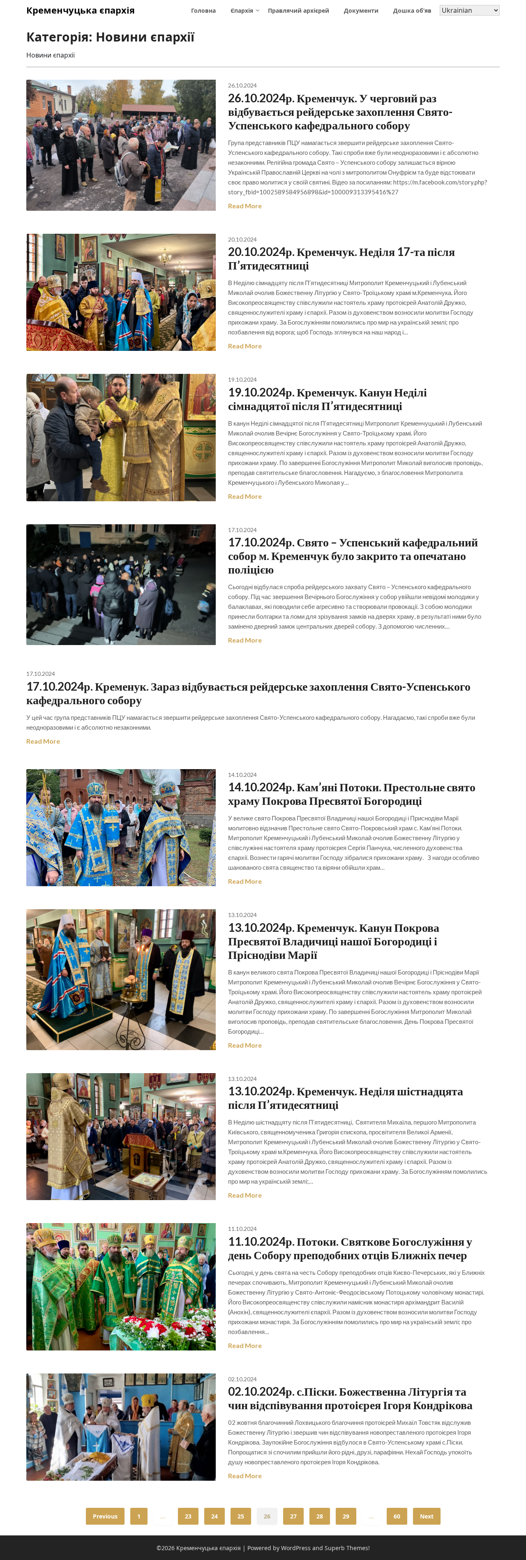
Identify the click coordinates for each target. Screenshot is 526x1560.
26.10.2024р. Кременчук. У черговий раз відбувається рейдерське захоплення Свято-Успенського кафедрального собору (340, 111)
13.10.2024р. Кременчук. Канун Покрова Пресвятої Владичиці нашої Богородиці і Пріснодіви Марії (333, 940)
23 (188, 1516)
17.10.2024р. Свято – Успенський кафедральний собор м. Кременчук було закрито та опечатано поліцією (353, 555)
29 (346, 1516)
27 (293, 1516)
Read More (245, 206)
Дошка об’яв (412, 10)
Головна (203, 10)
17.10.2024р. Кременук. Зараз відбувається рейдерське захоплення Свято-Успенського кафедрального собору (248, 693)
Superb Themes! (347, 1548)
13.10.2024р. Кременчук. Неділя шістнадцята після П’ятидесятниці (345, 1097)
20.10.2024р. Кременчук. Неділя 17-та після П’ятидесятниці (341, 258)
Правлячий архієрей (298, 10)
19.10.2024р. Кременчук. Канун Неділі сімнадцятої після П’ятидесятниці (327, 398)
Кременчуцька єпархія (80, 10)
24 (214, 1516)
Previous (105, 1516)
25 (241, 1516)
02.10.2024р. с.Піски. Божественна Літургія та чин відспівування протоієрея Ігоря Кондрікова (350, 1398)
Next (427, 1516)
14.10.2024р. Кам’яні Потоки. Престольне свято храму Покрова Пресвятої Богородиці (351, 793)
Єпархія (242, 10)
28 (319, 1516)
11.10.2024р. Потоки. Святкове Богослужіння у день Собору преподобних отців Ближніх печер (350, 1248)
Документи (361, 10)
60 (397, 1516)
